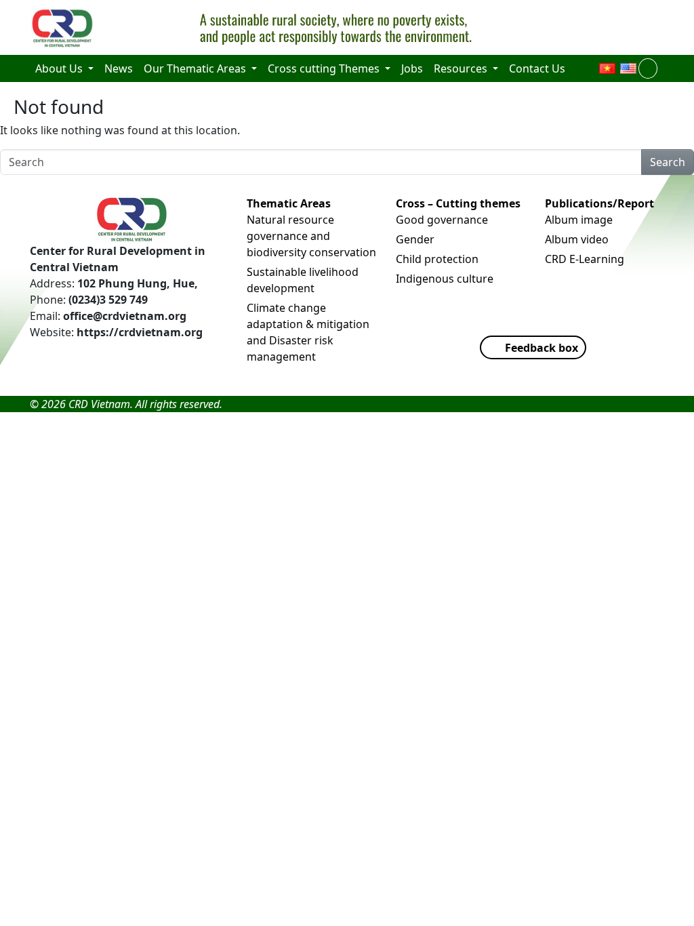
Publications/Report (599, 203)
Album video (577, 239)
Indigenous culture (444, 278)
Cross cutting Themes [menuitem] (325, 68)
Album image (579, 219)
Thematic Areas (289, 203)
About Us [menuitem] (60, 68)
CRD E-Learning (584, 258)
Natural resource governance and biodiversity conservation (311, 236)
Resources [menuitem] (462, 68)
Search (667, 162)
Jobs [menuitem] (412, 68)
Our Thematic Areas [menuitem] (196, 68)
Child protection (437, 258)
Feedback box (541, 347)
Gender (415, 239)
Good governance (442, 219)
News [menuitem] (118, 68)
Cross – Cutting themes (458, 203)
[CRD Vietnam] (64, 28)
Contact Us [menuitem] (537, 68)
